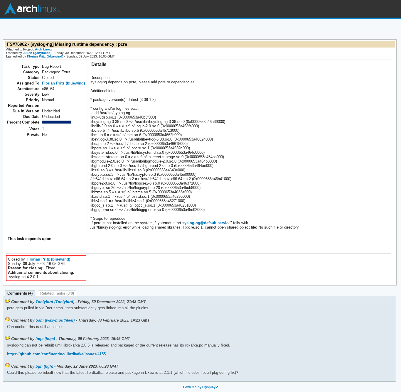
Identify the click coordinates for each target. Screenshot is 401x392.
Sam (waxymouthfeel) (55, 320)
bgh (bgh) (44, 366)
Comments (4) (20, 293)
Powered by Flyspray (199, 387)
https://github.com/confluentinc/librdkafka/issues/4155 (56, 354)
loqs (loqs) (45, 339)
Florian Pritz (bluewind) (45, 56)
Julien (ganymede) (37, 53)
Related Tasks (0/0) (57, 293)
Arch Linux (32, 9)
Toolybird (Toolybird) (55, 302)
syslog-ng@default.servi (204, 223)
